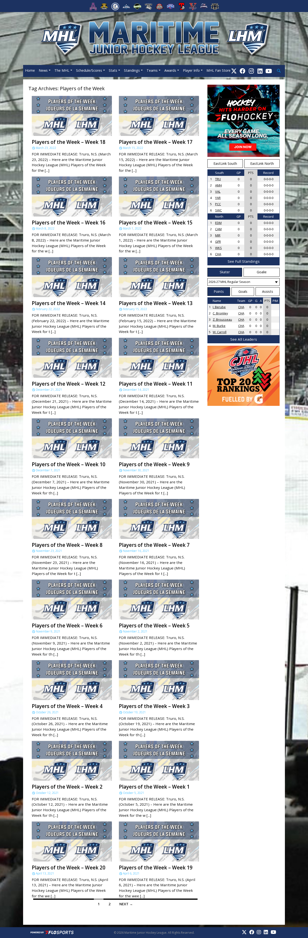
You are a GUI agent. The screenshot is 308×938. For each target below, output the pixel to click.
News (43, 70)
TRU (218, 179)
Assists (267, 291)
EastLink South (225, 163)
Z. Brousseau (222, 319)
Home (30, 70)
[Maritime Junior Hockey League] (154, 38)
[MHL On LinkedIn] (260, 71)
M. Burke (219, 326)
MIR (217, 235)
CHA (218, 254)
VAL (217, 191)
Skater (225, 272)
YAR (218, 198)
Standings (132, 70)
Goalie (262, 272)
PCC (218, 204)
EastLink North (262, 163)
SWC (218, 210)
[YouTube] (268, 71)
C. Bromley (220, 313)
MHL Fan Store (218, 70)
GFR (218, 241)
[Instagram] (251, 71)
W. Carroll (219, 332)
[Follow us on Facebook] (242, 71)
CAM (218, 229)
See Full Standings (244, 261)
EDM (218, 223)
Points (219, 291)
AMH (218, 185)
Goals (242, 291)
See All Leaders (243, 339)
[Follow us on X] (234, 71)
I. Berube (219, 307)
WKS (218, 248)
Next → (126, 904)
